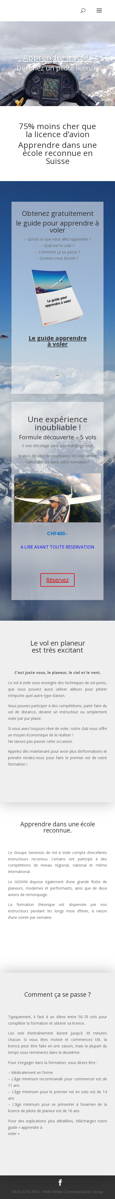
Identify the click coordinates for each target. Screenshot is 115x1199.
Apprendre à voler (57, 57)
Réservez (57, 579)
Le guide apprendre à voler (58, 341)
